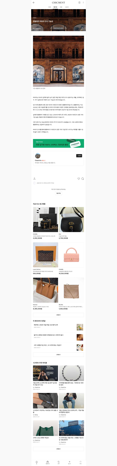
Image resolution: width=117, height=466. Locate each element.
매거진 (55, 7)
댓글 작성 (58, 193)
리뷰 (61, 7)
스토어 (67, 7)
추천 (49, 7)
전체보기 (58, 315)
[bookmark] (79, 2)
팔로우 (79, 155)
